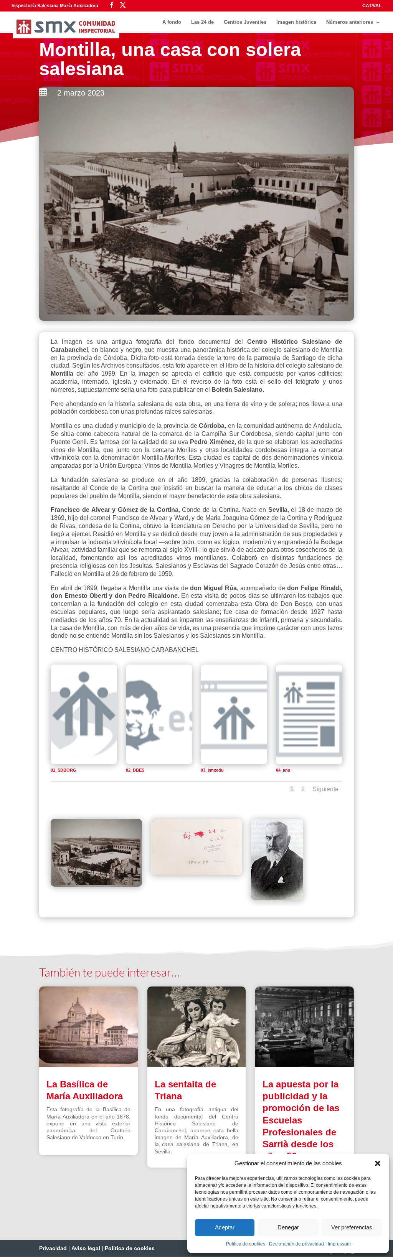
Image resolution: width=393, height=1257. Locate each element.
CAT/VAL (371, 5)
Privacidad (53, 1248)
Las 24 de (202, 22)
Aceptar (224, 1227)
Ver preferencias (351, 1227)
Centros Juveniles (245, 22)
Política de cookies (245, 1244)
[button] (377, 1163)
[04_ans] (309, 762)
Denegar (288, 1227)
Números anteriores (349, 22)
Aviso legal (85, 1248)
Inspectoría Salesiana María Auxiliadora (55, 5)
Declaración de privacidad (296, 1244)
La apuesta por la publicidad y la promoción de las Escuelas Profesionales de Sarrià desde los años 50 (301, 1120)
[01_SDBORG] (84, 762)
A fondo (171, 22)
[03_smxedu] (234, 762)
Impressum (339, 1244)
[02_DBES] (159, 762)
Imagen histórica (296, 22)
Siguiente (325, 789)
